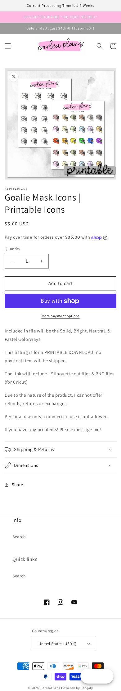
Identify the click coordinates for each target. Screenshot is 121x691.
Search (19, 537)
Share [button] (17, 484)
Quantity (12, 248)
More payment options (61, 316)
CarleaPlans (50, 688)
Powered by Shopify (77, 688)
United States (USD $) (57, 643)
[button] (8, 46)
